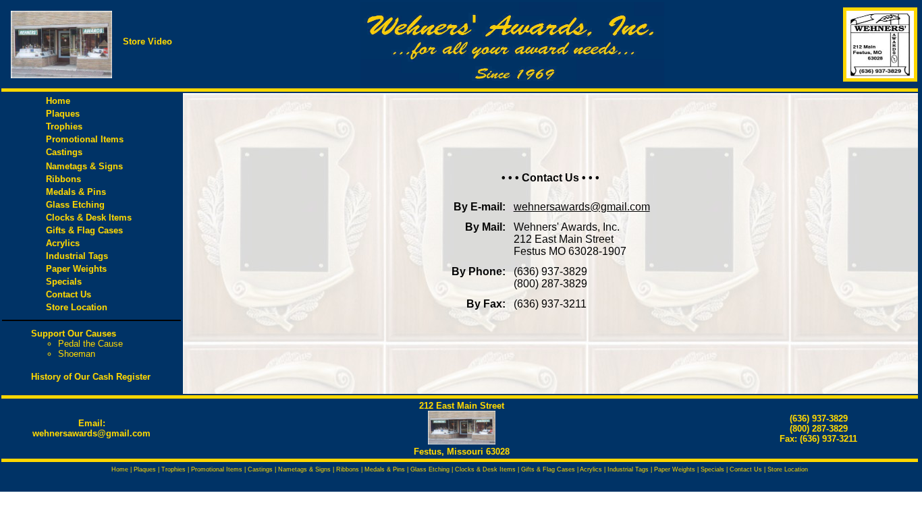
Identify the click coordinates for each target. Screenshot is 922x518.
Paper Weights (76, 269)
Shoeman (76, 354)
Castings (64, 152)
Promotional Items (85, 139)
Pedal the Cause (90, 344)
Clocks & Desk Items (91, 217)
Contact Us (68, 294)
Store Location (76, 307)
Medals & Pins (76, 192)
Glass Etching (75, 205)
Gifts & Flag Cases (84, 230)
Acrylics (63, 243)
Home (58, 101)
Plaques (63, 114)
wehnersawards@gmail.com (91, 433)
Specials (64, 282)
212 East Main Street (461, 406)
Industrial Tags (77, 256)
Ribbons (63, 179)
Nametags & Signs (84, 166)
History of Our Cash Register (91, 377)
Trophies (64, 126)
